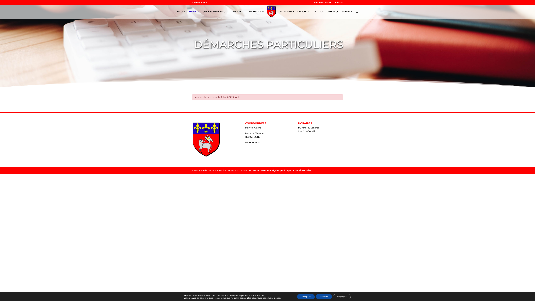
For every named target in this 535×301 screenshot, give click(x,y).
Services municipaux (215, 12)
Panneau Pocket (323, 2)
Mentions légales (270, 170)
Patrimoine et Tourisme (293, 12)
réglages (275, 298)
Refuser (324, 296)
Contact (347, 12)
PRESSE (339, 2)
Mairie (192, 12)
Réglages (341, 296)
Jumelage (332, 12)
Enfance (238, 12)
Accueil (181, 12)
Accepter (306, 296)
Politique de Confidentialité (296, 170)
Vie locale (255, 12)
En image (318, 12)
